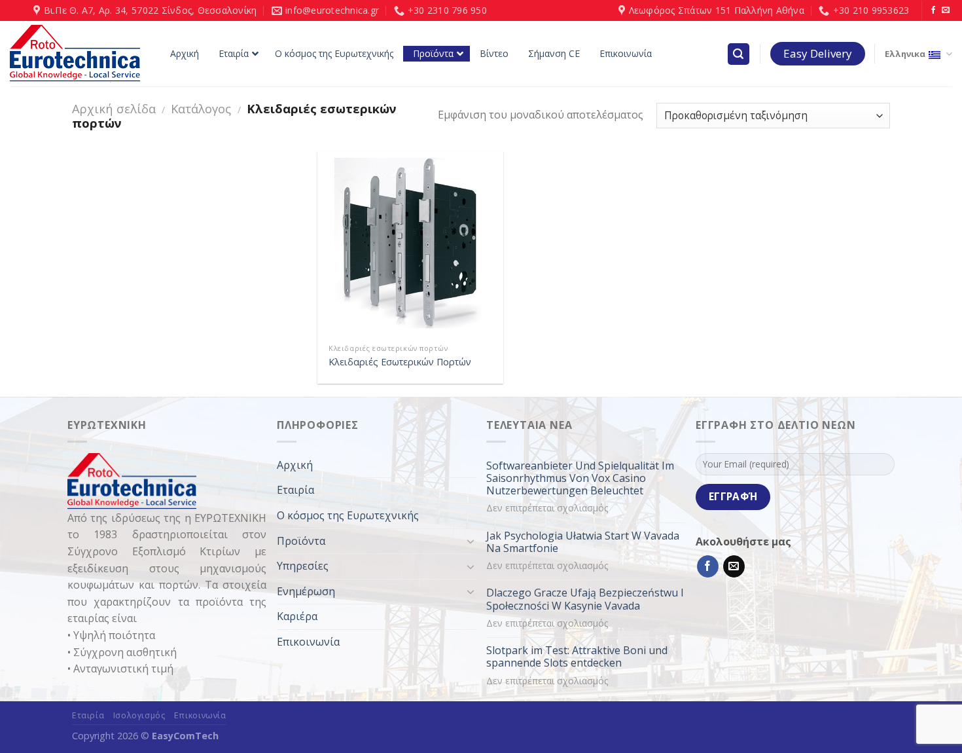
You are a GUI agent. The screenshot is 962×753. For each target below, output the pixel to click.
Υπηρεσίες (303, 566)
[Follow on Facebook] (933, 10)
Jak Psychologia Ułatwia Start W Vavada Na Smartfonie (582, 542)
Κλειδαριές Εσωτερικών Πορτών (400, 362)
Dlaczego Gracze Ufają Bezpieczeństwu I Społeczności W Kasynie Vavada (585, 599)
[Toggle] (470, 541)
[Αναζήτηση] (739, 54)
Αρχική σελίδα (114, 108)
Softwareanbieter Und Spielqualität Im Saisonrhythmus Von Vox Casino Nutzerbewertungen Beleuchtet (580, 479)
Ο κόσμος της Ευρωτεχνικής (348, 515)
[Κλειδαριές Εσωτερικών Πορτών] (410, 244)
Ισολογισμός (139, 715)
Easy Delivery (817, 53)
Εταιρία (295, 490)
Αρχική (295, 465)
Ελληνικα (905, 54)
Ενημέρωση (306, 591)
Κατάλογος (201, 108)
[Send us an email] (946, 10)
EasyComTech (185, 735)
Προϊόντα (301, 541)
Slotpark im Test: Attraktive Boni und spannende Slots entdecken (577, 656)
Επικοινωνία (308, 641)
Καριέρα (297, 616)
